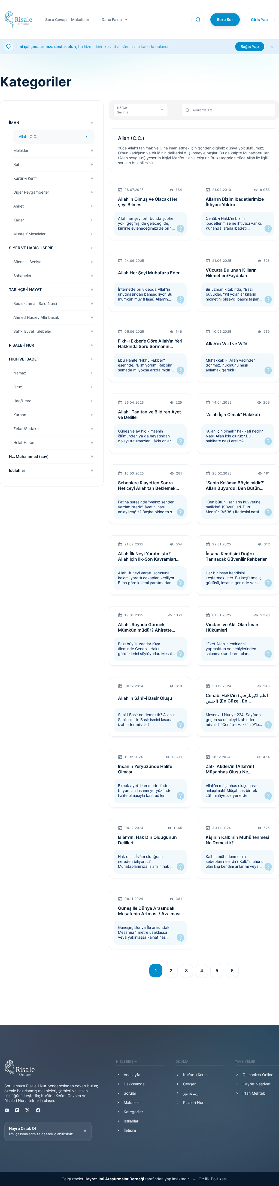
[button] (198, 19)
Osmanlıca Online (257, 1074)
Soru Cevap (56, 19)
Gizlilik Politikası (212, 1178)
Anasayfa (132, 1074)
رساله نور (191, 1093)
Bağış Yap (250, 46)
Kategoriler (133, 1111)
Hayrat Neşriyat (256, 1084)
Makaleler (80, 19)
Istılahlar (131, 1121)
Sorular (130, 1093)
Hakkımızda (134, 1084)
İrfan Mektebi (254, 1093)
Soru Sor (225, 19)
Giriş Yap (259, 19)
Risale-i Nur (193, 1102)
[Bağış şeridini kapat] (272, 46)
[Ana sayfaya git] (18, 19)
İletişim (130, 1130)
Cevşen (189, 1084)
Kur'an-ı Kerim (195, 1074)
